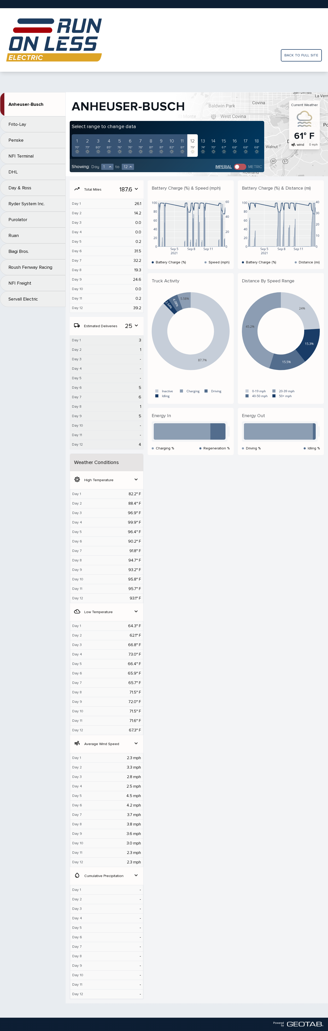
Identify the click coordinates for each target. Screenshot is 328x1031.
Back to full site (301, 55)
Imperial (224, 166)
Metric (255, 166)
